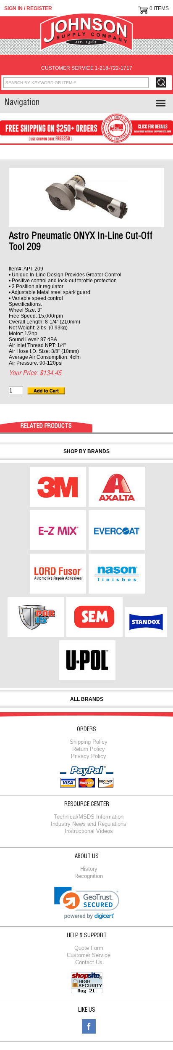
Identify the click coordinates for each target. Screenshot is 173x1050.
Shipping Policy (88, 742)
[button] (87, 903)
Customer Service (88, 955)
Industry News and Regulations (88, 824)
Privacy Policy (88, 756)
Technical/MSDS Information (88, 817)
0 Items (159, 8)
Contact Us (88, 962)
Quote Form (88, 948)
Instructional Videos (89, 831)
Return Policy (88, 749)
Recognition (88, 876)
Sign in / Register (28, 8)
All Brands (86, 699)
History (88, 869)
